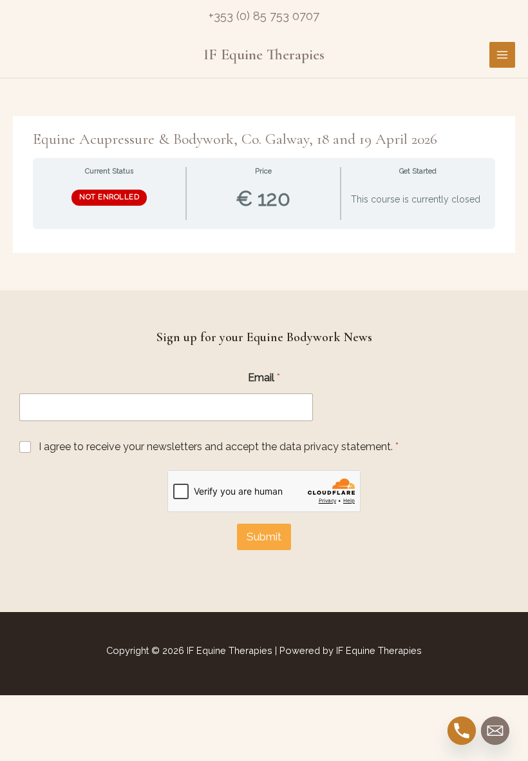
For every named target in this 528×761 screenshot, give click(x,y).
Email (264, 377)
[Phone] (462, 731)
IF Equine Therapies (264, 54)
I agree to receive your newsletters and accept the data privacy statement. (219, 446)
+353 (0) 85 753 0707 (264, 16)
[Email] (495, 731)
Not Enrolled (109, 197)
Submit (264, 536)
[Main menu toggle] (502, 55)
